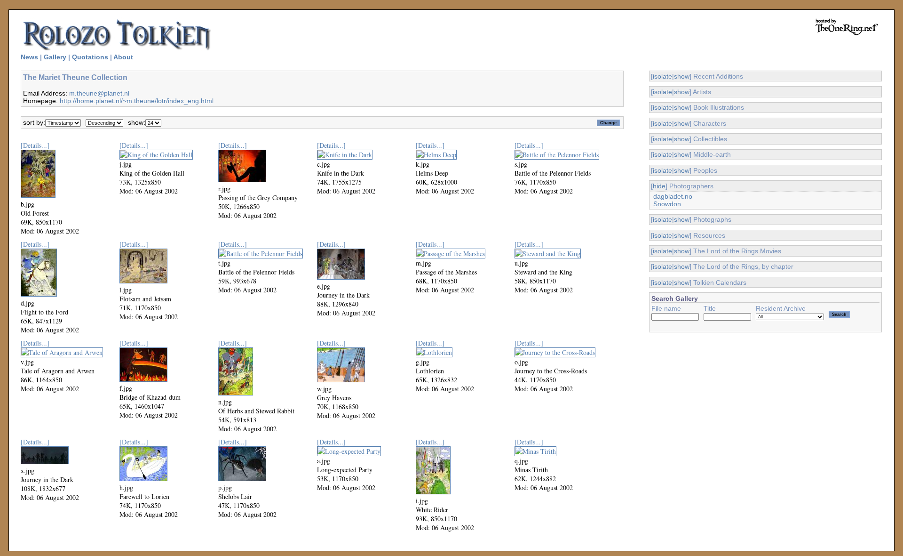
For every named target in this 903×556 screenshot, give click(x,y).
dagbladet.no (672, 196)
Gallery (55, 57)
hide (659, 186)
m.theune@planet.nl (99, 93)
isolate (662, 76)
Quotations (90, 57)
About (123, 57)
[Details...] (35, 145)
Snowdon (667, 204)
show (681, 76)
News (29, 57)
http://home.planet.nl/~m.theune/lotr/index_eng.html (137, 101)
